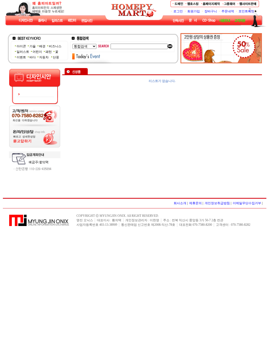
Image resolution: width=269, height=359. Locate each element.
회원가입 (193, 11)
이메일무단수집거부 (247, 203)
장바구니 (210, 11)
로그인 (178, 11)
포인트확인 (246, 11)
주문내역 (227, 11)
